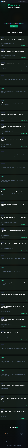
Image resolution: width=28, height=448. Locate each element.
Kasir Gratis (21, 433)
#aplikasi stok (8, 55)
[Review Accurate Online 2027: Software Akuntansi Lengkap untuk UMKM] (14, 375)
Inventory (3, 176)
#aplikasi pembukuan (3, 248)
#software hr (7, 144)
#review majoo (4, 337)
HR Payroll (3, 75)
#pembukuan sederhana (14, 222)
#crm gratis (2, 118)
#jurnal (11, 324)
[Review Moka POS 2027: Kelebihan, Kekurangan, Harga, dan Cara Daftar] (14, 401)
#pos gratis (10, 298)
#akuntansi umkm (8, 324)
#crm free (5, 118)
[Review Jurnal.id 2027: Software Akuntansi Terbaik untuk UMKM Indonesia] (14, 362)
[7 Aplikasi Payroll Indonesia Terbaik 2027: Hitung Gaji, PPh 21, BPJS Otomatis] (14, 348)
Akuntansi (3, 280)
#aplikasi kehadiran (7, 43)
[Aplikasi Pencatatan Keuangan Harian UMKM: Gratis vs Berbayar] (14, 284)
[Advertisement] (14, 17)
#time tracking (12, 43)
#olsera (5, 416)
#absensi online (3, 43)
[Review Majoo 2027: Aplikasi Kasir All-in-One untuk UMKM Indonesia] (14, 335)
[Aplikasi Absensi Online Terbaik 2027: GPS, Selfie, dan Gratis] (14, 41)
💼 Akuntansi (6, 433)
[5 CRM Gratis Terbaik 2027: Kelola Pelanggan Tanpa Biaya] (14, 116)
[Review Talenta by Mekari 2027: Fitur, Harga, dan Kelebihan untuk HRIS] (14, 79)
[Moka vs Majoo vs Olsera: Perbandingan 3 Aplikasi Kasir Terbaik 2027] (14, 414)
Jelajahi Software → (14, 26)
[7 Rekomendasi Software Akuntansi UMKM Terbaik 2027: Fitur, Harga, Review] (14, 322)
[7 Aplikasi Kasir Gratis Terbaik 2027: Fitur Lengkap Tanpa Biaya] (14, 296)
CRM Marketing (3, 112)
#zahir (7, 131)
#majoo (2, 337)
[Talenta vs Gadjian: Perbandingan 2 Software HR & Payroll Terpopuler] (14, 142)
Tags (6, 441)
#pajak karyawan (5, 235)
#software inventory (3, 55)
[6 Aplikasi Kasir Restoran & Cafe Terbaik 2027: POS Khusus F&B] (14, 104)
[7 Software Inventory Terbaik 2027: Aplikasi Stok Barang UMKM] (14, 53)
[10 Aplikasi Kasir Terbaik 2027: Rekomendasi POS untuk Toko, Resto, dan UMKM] (14, 309)
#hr (7, 350)
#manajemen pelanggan (9, 118)
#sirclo (7, 209)
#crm (5, 68)
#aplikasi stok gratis (4, 156)
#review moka (5, 403)
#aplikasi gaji (5, 350)
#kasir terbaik (8, 311)
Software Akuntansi (21, 434)
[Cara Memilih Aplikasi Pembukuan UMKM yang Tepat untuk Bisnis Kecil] (14, 246)
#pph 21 (2, 235)
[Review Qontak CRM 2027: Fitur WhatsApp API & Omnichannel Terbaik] (14, 66)
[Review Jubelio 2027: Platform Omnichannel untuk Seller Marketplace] (14, 181)
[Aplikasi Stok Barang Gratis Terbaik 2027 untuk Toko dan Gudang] (14, 154)
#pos (5, 311)
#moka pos (2, 403)
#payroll (11, 144)
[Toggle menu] (26, 1)
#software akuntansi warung (4, 222)
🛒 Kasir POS (6, 432)
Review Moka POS (21, 435)
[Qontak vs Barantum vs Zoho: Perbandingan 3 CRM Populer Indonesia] (14, 194)
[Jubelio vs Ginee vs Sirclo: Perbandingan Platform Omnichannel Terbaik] (14, 207)
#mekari (4, 68)
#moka (1, 416)
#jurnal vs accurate (3, 131)
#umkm (12, 248)
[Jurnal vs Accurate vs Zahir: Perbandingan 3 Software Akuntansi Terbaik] (14, 129)
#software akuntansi (10, 131)
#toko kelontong (10, 222)
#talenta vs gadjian (3, 144)
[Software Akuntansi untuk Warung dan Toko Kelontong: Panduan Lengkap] (14, 220)
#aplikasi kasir (3, 298)
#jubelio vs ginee (3, 209)
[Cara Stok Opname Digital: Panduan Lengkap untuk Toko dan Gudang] (14, 272)
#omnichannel (9, 209)
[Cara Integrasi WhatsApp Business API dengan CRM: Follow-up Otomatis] (14, 168)
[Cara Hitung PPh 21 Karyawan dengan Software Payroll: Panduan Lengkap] (14, 233)
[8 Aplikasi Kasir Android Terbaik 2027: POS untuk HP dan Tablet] (14, 92)
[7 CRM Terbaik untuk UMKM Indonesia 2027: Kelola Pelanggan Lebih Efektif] (14, 388)
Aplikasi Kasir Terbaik (21, 432)
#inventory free (9, 156)
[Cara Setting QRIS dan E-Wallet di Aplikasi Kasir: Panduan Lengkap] (14, 259)
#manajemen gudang (12, 55)
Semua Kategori (7, 434)
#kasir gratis (7, 298)
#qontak (2, 68)
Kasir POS (3, 88)
